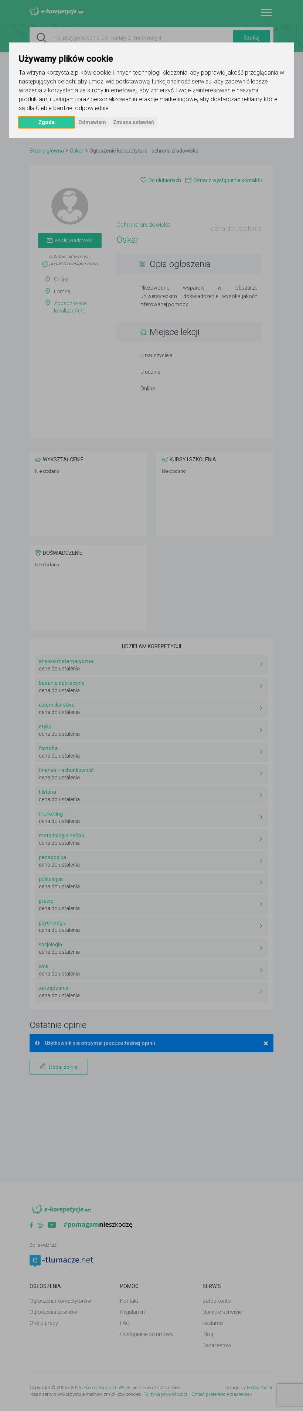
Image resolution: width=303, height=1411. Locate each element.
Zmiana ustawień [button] (133, 122)
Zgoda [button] (46, 122)
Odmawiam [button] (92, 122)
